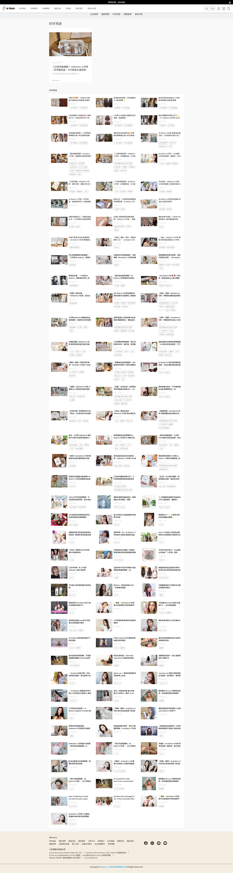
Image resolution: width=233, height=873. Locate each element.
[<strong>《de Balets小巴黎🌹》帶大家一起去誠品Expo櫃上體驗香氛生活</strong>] (149, 280)
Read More (55, 80)
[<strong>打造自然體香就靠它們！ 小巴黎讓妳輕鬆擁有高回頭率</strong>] (104, 481)
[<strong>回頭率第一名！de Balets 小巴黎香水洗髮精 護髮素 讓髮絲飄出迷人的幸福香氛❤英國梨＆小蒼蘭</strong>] (104, 537)
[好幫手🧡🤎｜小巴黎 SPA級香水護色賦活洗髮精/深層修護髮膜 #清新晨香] (59, 102)
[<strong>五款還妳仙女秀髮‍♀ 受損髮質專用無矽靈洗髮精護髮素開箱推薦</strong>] (104, 554)
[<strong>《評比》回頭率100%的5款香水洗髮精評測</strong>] (59, 554)
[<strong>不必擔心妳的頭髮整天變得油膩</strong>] (59, 590)
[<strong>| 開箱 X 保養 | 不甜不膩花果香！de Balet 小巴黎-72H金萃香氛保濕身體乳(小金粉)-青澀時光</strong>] (59, 367)
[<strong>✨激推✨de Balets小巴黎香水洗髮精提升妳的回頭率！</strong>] (104, 607)
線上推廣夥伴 (100, 844)
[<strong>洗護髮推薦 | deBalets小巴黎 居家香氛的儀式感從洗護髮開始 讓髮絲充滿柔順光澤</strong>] (59, 346)
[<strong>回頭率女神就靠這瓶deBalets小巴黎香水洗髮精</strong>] (59, 730)
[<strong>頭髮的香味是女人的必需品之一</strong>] (149, 625)
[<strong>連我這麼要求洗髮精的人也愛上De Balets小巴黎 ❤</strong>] (149, 713)
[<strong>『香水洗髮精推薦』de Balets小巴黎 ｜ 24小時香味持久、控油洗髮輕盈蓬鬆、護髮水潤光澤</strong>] (104, 748)
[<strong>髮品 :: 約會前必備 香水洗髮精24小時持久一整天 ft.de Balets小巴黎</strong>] (104, 695)
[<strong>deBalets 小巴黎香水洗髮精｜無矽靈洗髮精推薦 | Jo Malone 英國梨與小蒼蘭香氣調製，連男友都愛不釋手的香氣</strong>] (59, 748)
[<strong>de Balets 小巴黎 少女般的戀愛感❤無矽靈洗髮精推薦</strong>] (59, 818)
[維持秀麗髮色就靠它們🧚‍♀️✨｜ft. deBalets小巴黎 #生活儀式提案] (149, 120)
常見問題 (111, 844)
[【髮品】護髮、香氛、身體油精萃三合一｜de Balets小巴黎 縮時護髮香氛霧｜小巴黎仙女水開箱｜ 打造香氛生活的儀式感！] (104, 242)
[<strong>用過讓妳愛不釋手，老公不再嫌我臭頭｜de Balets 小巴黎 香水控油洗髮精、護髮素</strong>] (104, 730)
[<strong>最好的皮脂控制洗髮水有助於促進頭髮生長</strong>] (149, 642)
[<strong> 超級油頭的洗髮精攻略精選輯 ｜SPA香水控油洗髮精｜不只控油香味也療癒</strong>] (149, 346)
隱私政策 (130, 841)
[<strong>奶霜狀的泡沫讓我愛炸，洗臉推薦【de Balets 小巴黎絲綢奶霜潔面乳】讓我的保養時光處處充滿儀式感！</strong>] (104, 259)
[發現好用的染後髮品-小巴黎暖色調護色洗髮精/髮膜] (149, 102)
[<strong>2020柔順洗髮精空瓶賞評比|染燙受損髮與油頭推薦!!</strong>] (59, 519)
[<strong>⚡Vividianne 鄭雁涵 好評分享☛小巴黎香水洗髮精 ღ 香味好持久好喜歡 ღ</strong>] (59, 695)
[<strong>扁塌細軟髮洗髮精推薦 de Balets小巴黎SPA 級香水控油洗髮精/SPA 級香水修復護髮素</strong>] (104, 440)
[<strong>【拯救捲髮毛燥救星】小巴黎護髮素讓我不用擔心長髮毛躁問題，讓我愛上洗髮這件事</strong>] (149, 730)
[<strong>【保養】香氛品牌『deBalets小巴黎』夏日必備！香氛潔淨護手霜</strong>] (59, 298)
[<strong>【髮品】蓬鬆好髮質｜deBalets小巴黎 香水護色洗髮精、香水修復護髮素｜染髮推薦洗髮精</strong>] (104, 415)
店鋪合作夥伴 (87, 844)
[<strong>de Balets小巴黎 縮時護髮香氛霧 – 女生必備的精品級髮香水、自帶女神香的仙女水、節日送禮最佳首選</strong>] (149, 367)
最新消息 (139, 14)
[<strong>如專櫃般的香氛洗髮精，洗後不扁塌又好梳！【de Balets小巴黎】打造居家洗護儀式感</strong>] (149, 259)
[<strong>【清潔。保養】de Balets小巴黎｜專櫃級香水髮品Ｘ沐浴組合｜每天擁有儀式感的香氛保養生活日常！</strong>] (149, 322)
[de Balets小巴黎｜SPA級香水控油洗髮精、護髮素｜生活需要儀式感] (149, 158)
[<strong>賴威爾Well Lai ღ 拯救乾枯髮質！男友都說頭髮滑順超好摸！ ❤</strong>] (149, 695)
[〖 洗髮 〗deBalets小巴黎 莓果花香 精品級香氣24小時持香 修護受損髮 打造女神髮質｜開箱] (149, 242)
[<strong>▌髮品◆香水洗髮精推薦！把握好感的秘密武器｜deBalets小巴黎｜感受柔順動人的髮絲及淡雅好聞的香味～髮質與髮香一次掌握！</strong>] (59, 766)
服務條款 (52, 844)
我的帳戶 (101, 841)
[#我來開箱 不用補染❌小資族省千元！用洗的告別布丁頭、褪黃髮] (59, 120)
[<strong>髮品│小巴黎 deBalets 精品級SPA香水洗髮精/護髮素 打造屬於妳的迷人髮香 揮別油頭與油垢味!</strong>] (59, 440)
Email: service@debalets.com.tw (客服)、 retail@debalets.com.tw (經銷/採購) (80, 855)
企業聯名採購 (64, 844)
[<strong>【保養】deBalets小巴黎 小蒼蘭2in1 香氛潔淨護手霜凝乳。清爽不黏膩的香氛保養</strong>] (59, 391)
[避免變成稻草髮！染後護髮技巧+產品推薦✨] (104, 102)
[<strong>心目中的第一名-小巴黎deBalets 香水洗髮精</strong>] (59, 572)
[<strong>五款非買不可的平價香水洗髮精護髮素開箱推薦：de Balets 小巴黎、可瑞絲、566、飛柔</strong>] (104, 572)
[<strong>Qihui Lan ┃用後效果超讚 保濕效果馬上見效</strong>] (104, 678)
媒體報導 (128, 14)
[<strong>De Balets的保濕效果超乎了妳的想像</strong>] (59, 642)
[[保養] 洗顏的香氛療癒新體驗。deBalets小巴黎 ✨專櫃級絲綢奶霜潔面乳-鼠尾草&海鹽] (104, 221)
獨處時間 (105, 14)
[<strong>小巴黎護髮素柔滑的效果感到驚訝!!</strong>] (104, 625)
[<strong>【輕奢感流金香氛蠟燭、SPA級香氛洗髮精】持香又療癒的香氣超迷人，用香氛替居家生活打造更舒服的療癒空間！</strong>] (104, 367)
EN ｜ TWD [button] (210, 8)
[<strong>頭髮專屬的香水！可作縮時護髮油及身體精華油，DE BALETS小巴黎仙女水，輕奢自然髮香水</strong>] (149, 391)
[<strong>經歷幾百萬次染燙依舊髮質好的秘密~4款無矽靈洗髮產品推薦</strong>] (59, 537)
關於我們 (62, 841)
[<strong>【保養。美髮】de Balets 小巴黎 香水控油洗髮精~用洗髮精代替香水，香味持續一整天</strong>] (104, 713)
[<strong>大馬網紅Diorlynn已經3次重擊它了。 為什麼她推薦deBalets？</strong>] (149, 607)
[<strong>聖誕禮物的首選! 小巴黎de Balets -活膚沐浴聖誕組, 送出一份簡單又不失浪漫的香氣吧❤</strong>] (149, 460)
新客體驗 (45, 8)
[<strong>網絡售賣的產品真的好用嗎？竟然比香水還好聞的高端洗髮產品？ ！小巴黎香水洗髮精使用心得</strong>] (149, 572)
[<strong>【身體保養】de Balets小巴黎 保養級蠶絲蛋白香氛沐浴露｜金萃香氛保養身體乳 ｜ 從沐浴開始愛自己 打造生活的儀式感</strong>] (149, 415)
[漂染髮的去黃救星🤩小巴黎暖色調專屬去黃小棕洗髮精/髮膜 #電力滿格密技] (104, 137)
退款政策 (120, 841)
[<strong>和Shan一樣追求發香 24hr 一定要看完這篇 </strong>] (104, 590)
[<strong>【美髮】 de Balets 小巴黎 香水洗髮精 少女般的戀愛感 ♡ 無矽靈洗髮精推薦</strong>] (104, 766)
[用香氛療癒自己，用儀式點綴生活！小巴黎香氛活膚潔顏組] (59, 221)
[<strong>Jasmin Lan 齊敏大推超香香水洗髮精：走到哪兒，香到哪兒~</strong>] (149, 678)
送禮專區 (34, 8)
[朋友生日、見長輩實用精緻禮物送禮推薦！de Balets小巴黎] (104, 204)
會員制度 (81, 841)
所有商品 (52, 841)
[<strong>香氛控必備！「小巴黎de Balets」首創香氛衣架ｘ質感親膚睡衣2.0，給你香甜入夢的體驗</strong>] (59, 280)
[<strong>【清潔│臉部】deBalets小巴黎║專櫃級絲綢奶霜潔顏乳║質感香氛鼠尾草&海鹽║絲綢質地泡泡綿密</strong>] (149, 298)
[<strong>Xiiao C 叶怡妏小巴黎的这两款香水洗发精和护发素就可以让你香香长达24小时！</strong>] (149, 537)
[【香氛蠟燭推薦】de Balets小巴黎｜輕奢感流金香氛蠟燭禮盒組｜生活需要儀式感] (59, 158)
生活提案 (94, 14)
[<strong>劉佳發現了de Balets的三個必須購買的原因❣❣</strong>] (59, 607)
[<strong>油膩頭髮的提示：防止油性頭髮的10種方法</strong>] (149, 660)
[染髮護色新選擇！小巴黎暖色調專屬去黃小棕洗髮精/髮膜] (59, 137)
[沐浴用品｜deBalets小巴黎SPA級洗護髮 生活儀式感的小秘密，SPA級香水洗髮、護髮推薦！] (149, 186)
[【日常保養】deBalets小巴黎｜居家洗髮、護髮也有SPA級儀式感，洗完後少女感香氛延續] (59, 186)
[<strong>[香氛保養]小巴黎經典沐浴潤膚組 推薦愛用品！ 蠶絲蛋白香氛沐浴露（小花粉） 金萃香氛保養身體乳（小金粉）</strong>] (104, 322)
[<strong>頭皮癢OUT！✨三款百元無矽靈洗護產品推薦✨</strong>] (149, 519)
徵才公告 (75, 844)
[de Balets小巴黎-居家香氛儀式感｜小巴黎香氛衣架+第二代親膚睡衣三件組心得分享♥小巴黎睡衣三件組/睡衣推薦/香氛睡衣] (149, 137)
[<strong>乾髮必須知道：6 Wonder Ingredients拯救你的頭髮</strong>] (104, 660)
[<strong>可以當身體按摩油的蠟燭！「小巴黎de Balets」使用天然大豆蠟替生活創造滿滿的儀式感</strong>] (59, 259)
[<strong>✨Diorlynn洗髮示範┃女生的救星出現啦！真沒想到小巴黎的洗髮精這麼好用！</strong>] (59, 678)
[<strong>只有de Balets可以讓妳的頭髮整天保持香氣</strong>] (104, 642)
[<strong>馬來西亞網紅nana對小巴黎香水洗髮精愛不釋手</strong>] (59, 625)
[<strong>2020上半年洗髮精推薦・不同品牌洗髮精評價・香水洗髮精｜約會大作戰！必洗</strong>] (59, 502)
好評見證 (116, 14)
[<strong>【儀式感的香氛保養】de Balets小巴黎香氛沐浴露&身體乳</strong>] (104, 280)
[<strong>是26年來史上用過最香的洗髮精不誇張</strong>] (104, 519)
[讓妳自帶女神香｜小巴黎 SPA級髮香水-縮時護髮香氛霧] (149, 221)
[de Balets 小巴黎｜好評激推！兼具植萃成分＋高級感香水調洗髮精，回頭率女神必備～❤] (59, 204)
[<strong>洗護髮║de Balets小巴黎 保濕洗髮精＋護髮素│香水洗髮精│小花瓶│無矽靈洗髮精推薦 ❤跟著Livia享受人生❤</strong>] (149, 748)
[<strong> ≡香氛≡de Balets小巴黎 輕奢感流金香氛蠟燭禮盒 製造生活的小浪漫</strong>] (59, 460)
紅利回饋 (110, 841)
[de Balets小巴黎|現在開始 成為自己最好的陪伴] (149, 204)
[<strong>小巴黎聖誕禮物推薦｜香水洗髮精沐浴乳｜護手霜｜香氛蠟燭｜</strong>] (104, 346)
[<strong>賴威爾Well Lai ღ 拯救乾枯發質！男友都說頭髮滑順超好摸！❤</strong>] (149, 783)
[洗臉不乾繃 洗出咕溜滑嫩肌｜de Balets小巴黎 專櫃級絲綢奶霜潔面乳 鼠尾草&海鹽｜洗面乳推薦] (59, 242)
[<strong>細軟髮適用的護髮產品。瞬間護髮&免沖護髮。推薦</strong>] (104, 502)
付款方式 (91, 841)
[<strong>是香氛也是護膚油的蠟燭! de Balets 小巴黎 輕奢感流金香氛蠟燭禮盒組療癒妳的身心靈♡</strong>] (59, 481)
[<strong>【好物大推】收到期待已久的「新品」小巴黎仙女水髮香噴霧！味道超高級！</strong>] (59, 415)
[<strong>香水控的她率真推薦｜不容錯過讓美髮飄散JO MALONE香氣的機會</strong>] (59, 660)
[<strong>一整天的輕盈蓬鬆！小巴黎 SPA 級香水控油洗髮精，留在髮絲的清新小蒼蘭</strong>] (149, 440)
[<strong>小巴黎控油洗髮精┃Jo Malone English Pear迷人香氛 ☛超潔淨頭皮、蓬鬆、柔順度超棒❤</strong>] (59, 713)
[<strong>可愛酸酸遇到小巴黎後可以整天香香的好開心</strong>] (149, 590)
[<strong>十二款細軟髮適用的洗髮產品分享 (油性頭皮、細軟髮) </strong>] (149, 502)
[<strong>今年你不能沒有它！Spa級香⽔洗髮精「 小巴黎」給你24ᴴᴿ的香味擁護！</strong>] (149, 554)
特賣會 (68, 8)
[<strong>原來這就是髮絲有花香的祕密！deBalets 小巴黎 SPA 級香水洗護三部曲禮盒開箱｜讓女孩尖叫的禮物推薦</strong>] (104, 460)
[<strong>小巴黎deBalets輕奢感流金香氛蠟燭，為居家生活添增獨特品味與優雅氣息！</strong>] (59, 322)
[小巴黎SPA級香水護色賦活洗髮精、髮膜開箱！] (104, 120)
